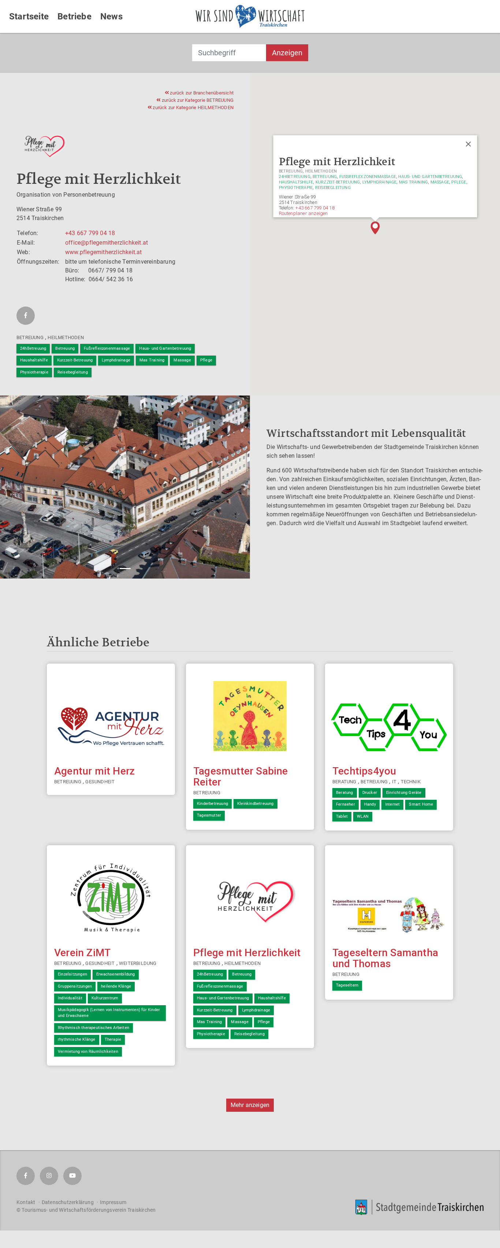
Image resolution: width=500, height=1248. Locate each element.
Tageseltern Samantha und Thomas (385, 958)
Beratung (344, 781)
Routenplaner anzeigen (303, 213)
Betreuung (30, 337)
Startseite (29, 16)
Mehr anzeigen (250, 1105)
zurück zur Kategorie (197, 100)
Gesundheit (100, 781)
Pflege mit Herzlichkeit (247, 953)
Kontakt (25, 1202)
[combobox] (229, 53)
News (111, 16)
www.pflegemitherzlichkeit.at (103, 252)
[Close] (468, 144)
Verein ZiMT (82, 953)
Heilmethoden (65, 337)
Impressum (113, 1202)
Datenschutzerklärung (68, 1202)
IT (394, 781)
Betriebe (74, 16)
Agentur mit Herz (94, 771)
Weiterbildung (138, 963)
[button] (375, 227)
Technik (411, 781)
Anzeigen (287, 52)
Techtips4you (364, 771)
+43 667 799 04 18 (90, 233)
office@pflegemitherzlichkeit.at (106, 242)
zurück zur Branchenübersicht (201, 93)
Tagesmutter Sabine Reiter (240, 776)
